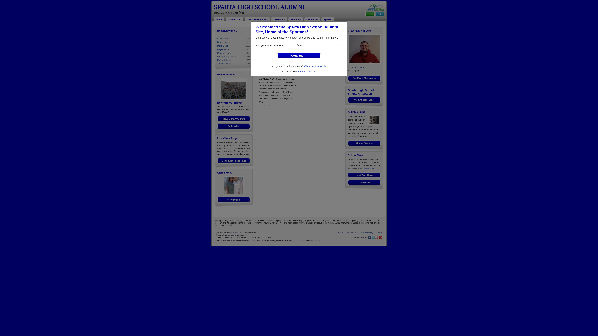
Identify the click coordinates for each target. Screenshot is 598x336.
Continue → (299, 55)
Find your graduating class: (270, 45)
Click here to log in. (315, 66)
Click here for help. (307, 71)
